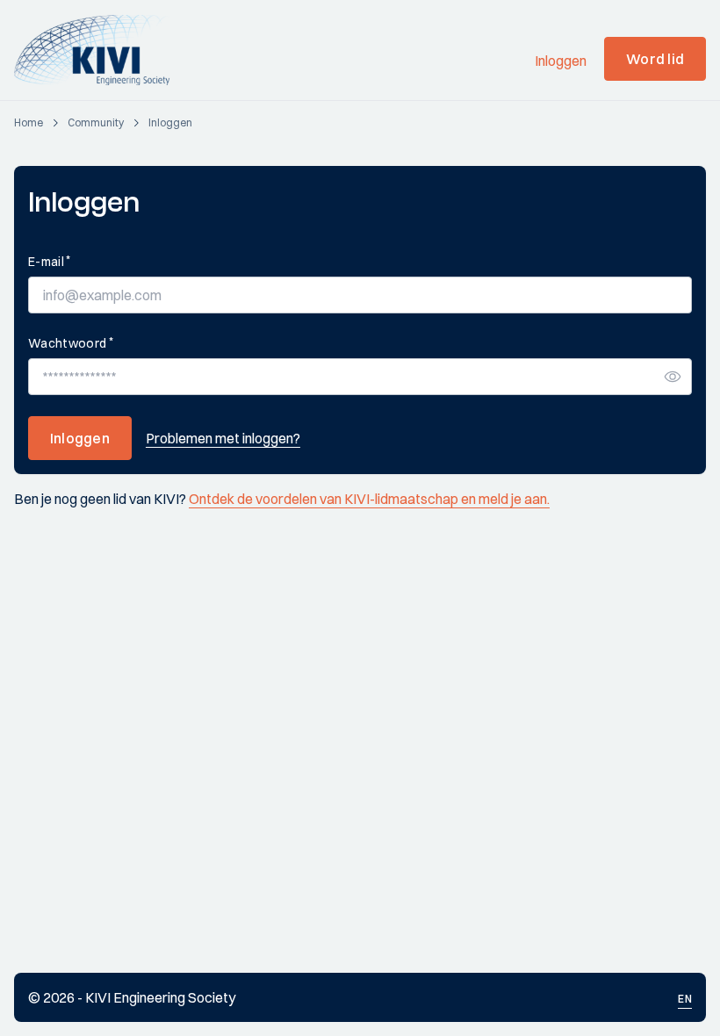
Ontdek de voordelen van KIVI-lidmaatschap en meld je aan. (369, 498)
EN (685, 998)
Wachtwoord (70, 343)
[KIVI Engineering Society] (99, 50)
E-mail (49, 261)
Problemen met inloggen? (223, 438)
